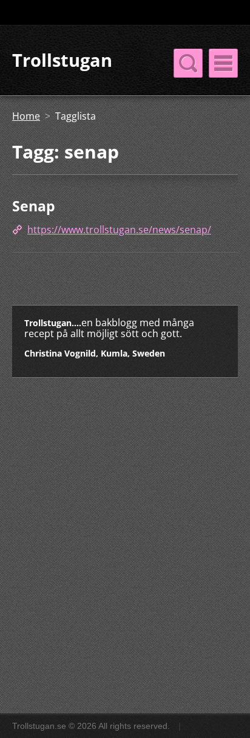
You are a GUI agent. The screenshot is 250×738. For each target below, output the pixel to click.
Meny (223, 63)
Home (26, 116)
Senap (33, 206)
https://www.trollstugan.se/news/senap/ (119, 229)
